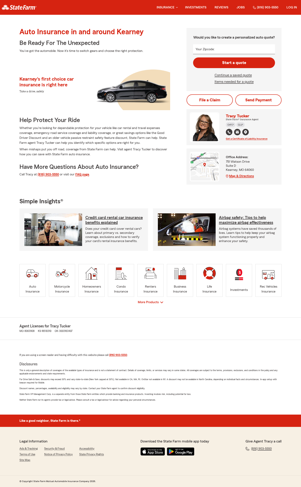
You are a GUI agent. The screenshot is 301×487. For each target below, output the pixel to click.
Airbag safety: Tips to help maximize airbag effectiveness (246, 220)
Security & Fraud (54, 448)
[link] (19, 7)
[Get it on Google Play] (180, 451)
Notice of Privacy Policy (58, 454)
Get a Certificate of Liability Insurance (246, 138)
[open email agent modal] (237, 132)
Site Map (24, 460)
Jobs (240, 7)
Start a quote (234, 63)
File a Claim (209, 100)
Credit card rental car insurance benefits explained (114, 220)
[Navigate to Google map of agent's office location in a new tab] (245, 132)
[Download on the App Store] (152, 451)
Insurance (165, 7)
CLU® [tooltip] (240, 124)
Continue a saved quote (233, 75)
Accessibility (86, 448)
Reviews (221, 7)
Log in (291, 7)
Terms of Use (27, 454)
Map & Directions (241, 176)
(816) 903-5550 (267, 7)
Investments (195, 7)
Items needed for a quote (234, 81)
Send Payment (258, 100)
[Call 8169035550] (229, 132)
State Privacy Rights (91, 454)
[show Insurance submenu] (176, 7)
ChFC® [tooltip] (230, 124)
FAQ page (82, 174)
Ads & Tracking (28, 448)
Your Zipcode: (205, 49)
